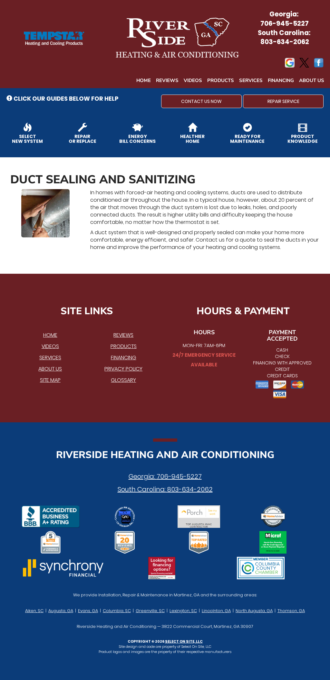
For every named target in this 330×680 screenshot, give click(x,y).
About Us (311, 80)
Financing (281, 80)
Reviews (167, 80)
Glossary (123, 380)
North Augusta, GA (254, 611)
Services (251, 80)
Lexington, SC (183, 611)
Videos (193, 80)
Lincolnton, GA (216, 611)
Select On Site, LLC (184, 641)
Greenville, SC (150, 611)
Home (143, 80)
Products (220, 80)
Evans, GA (88, 611)
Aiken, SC (34, 611)
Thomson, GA (291, 611)
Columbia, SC (117, 611)
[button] (201, 101)
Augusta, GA (60, 611)
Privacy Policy (123, 368)
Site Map (50, 380)
